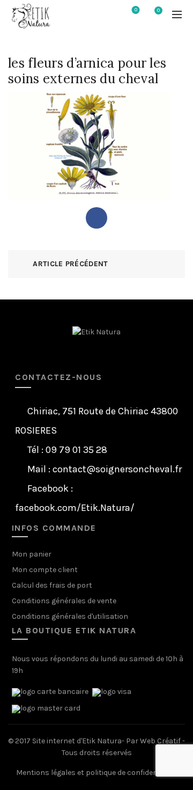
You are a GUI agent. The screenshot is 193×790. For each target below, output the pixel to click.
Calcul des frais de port (52, 585)
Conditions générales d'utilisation (70, 616)
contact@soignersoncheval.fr (117, 469)
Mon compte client (45, 569)
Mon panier (31, 554)
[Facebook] (96, 218)
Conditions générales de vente (64, 600)
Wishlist (136, 10)
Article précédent (70, 263)
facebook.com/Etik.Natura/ (75, 508)
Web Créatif (160, 740)
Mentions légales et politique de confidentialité (96, 772)
